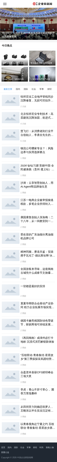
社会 (34, 89)
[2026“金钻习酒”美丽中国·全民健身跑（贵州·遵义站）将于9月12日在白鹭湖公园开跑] (10, 169)
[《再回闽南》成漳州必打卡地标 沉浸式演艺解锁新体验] (10, 341)
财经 (49, 89)
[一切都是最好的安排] (10, 289)
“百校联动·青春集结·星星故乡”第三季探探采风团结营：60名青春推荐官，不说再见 (37, 357)
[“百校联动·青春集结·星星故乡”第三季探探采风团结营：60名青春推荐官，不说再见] (10, 358)
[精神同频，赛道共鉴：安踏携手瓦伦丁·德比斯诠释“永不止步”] (10, 255)
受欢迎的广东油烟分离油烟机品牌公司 (37, 236)
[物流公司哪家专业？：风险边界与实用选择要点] (10, 152)
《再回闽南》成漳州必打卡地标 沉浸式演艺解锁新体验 (37, 339)
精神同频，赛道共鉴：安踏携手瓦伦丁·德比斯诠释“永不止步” (38, 254)
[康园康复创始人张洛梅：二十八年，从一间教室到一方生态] (10, 220)
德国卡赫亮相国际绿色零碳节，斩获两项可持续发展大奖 (37, 322)
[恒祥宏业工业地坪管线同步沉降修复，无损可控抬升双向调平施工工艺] (10, 100)
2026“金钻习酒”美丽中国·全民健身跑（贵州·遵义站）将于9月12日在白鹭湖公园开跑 (38, 167)
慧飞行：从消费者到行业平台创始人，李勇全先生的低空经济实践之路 (37, 133)
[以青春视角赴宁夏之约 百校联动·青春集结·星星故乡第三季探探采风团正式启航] (10, 427)
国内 (18, 89)
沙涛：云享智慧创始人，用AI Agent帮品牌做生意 (37, 184)
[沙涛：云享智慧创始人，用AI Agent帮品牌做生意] (10, 186)
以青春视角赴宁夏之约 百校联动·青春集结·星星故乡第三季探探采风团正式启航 (38, 426)
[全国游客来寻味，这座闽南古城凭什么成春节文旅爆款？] (10, 272)
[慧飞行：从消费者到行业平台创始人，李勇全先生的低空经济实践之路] (10, 134)
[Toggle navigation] (4, 3)
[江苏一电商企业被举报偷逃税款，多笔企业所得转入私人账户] (10, 203)
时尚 (41, 447)
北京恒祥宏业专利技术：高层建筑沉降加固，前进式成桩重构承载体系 (37, 116)
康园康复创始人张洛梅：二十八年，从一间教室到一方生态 (37, 219)
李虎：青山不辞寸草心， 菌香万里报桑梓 (37, 391)
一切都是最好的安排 (33, 286)
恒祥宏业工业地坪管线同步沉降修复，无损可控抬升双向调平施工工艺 (37, 98)
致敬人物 (50, 447)
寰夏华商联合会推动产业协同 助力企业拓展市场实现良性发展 (37, 305)
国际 (26, 89)
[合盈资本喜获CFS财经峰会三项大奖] (10, 376)
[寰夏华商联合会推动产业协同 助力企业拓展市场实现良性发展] (10, 307)
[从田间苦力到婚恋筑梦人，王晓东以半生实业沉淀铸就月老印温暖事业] (10, 410)
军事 (42, 89)
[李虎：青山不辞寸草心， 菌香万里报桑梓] (10, 393)
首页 (3, 447)
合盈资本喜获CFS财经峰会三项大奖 (37, 374)
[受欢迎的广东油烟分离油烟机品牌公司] (10, 238)
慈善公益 (5, 452)
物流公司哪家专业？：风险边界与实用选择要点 (37, 150)
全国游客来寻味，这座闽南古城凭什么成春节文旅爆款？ (37, 271)
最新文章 (8, 89)
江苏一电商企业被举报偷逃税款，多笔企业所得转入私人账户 (37, 202)
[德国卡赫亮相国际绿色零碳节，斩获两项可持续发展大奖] (10, 324)
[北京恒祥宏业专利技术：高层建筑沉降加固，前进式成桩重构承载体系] (10, 117)
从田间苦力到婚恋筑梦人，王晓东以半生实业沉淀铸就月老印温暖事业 (37, 409)
